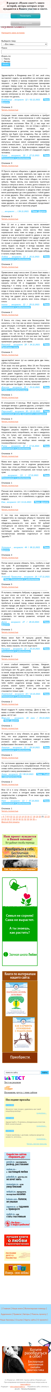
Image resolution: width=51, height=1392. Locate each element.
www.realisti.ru (25, 1384)
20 (40, 816)
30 (19, 819)
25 (5, 819)
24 (2, 819)
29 (17, 819)
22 (45, 816)
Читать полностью (9, 110)
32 (25, 819)
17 (31, 816)
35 (34, 819)
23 (48, 816)
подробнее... (42, 1113)
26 (8, 819)
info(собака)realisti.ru (17, 1386)
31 (22, 819)
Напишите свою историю (13, 33)
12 (17, 816)
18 (34, 816)
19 (37, 816)
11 (14, 816)
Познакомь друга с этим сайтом (20, 1092)
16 (28, 816)
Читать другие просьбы (37, 1144)
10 (11, 816)
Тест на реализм (12, 1082)
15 (25, 816)
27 (11, 819)
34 (31, 819)
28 (14, 819)
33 (28, 819)
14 (23, 816)
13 (20, 816)
